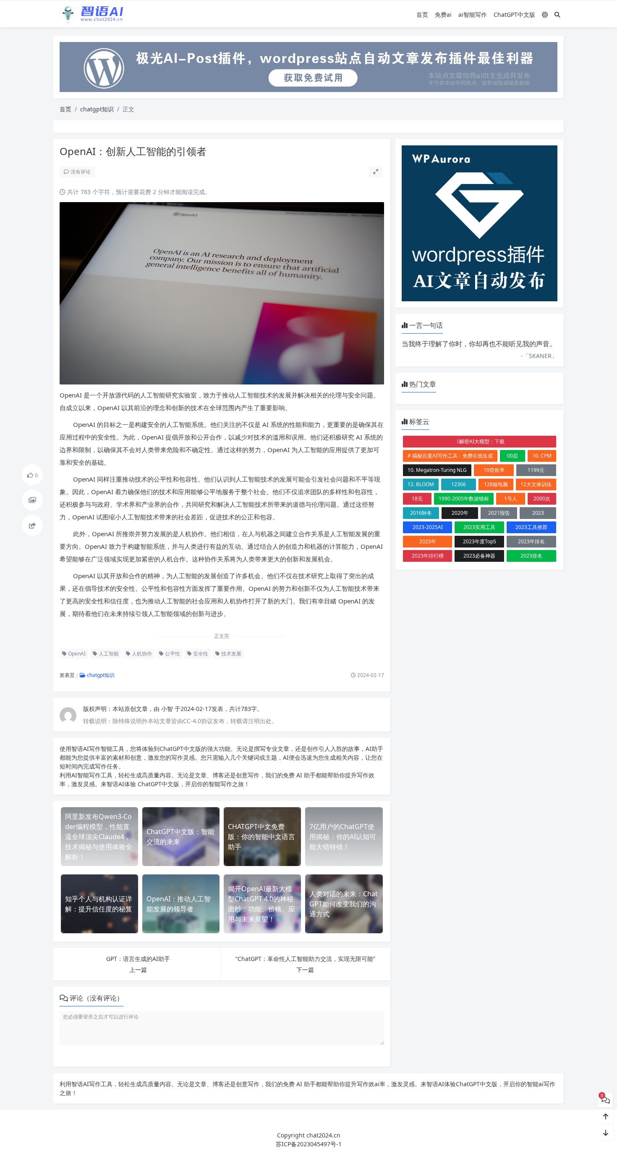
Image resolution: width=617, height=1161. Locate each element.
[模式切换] (545, 14)
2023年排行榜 (428, 555)
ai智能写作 (472, 14)
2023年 (427, 541)
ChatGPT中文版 (514, 14)
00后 (512, 455)
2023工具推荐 (531, 527)
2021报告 (499, 512)
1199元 (536, 470)
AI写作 (92, 749)
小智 (168, 709)
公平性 (172, 653)
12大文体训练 (536, 484)
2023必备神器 (479, 555)
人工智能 (108, 653)
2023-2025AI (428, 527)
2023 (538, 512)
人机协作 (141, 653)
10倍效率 (494, 470)
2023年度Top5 (479, 541)
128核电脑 (496, 484)
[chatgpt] (308, 66)
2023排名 (531, 555)
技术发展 (230, 653)
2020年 (460, 512)
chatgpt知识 (97, 109)
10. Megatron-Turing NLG (437, 470)
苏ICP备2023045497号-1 (309, 1144)
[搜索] (557, 14)
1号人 (510, 498)
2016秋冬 (421, 512)
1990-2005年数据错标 (464, 498)
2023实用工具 (479, 527)
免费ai (443, 14)
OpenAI (76, 653)
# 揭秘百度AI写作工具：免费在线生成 (450, 455)
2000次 (541, 498)
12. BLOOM (421, 484)
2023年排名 (531, 541)
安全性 (200, 653)
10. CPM (542, 455)
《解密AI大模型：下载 (479, 441)
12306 (458, 484)
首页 (422, 14)
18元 (417, 498)
